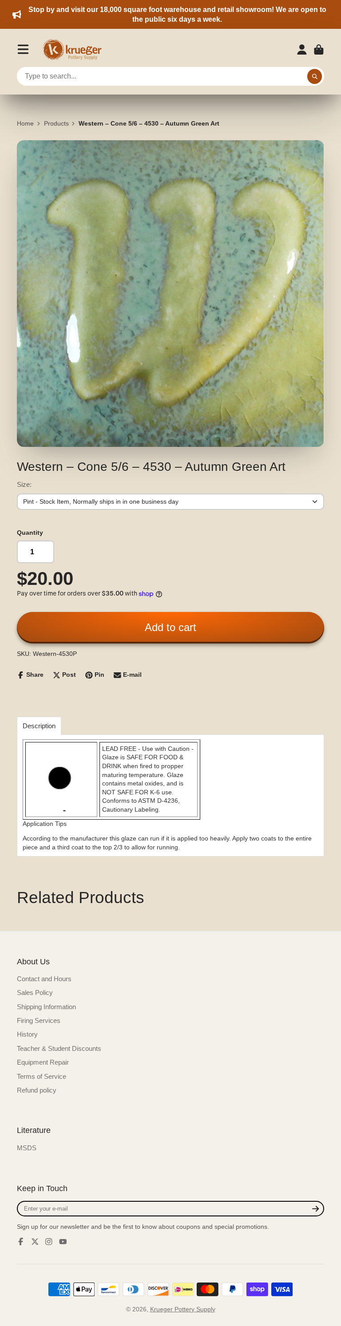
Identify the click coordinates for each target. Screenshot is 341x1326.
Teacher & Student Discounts (59, 1048)
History (27, 1034)
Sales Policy (35, 992)
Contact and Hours (44, 979)
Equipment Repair (43, 1062)
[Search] (314, 76)
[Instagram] (49, 1242)
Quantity (30, 532)
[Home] (75, 49)
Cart (318, 49)
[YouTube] (63, 1242)
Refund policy (36, 1090)
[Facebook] (21, 1242)
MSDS (26, 1148)
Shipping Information (46, 1006)
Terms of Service (41, 1076)
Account (302, 49)
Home (25, 123)
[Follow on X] (35, 1242)
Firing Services (38, 1020)
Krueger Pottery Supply (182, 1309)
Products (56, 123)
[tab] (39, 726)
